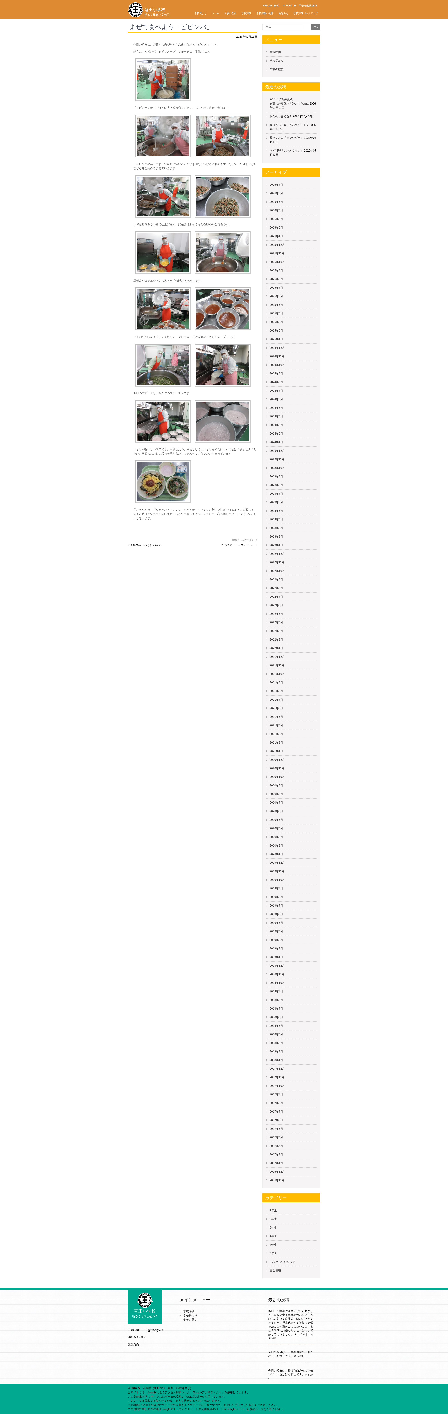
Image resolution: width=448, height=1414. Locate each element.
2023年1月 (276, 545)
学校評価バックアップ (305, 13)
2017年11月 (277, 1077)
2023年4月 (276, 519)
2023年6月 (276, 502)
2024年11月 (277, 356)
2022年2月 (276, 639)
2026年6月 (276, 193)
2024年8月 (276, 382)
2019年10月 (277, 879)
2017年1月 (276, 1163)
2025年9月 (276, 270)
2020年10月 (277, 776)
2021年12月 (277, 656)
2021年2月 (276, 742)
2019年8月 (276, 897)
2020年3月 (276, 836)
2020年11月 (277, 768)
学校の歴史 (230, 13)
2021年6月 (276, 708)
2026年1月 (276, 236)
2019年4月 (276, 931)
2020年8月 (276, 794)
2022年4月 (276, 622)
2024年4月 (276, 416)
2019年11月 (277, 871)
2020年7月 (276, 802)
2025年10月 (277, 261)
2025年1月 (276, 339)
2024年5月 (276, 407)
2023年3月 (276, 528)
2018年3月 (276, 1042)
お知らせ (283, 13)
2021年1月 (276, 751)
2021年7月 (276, 699)
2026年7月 (276, 184)
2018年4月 (276, 1034)
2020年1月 (276, 854)
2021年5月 (276, 716)
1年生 (273, 1210)
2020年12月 (277, 759)
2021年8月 (276, 691)
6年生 (273, 1253)
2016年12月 (277, 1171)
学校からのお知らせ (244, 540)
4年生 (273, 1236)
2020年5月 (276, 819)
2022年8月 (276, 588)
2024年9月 (276, 373)
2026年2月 (276, 227)
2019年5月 (276, 922)
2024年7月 (276, 390)
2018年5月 (276, 1025)
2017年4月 (276, 1137)
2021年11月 (277, 665)
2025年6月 (276, 296)
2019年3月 (276, 939)
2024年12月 (277, 347)
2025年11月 (277, 253)
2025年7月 (276, 287)
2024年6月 (276, 399)
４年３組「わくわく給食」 (147, 545)
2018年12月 (277, 965)
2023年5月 (276, 510)
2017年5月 (276, 1128)
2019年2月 (276, 948)
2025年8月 (276, 279)
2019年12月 (277, 862)
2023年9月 (276, 476)
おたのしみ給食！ (281, 116)
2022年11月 (277, 562)
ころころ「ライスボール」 (238, 545)
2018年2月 (276, 1051)
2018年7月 (276, 1008)
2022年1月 (276, 648)
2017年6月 (276, 1120)
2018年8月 (276, 1000)
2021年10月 (277, 673)
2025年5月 (276, 304)
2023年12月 (277, 450)
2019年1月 (276, 957)
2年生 (273, 1218)
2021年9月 (276, 682)
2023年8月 (276, 485)
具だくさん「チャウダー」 (286, 137)
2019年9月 (276, 888)
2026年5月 (276, 201)
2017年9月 (276, 1094)
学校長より (200, 13)
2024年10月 (277, 364)
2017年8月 (276, 1103)
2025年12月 (277, 244)
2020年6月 (276, 811)
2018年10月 (277, 982)
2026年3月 (276, 219)
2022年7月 (276, 596)
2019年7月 (276, 905)
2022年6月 (276, 605)
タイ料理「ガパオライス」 (286, 150)
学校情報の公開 (265, 13)
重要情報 (275, 1270)
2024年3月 (276, 425)
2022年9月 (276, 579)
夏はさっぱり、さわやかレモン (289, 124)
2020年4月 (276, 828)
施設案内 (133, 1344)
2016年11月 (277, 1180)
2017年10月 (277, 1085)
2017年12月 (277, 1068)
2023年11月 (277, 459)
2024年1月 (276, 442)
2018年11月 (277, 974)
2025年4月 (276, 313)
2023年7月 (276, 493)
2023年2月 (276, 536)
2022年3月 (276, 630)
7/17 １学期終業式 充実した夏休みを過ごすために (303, 101)
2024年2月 (276, 433)
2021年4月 (276, 725)
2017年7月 (276, 1111)
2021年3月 (276, 733)
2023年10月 (277, 467)
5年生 (273, 1244)
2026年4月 (276, 210)
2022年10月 (277, 570)
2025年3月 (276, 322)
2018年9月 (276, 991)
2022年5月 (276, 613)
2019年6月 (276, 914)
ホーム (215, 13)
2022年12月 (277, 553)
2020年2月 (276, 845)
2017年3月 (276, 1145)
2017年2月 (276, 1154)
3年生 (273, 1227)
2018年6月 (276, 1017)
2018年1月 (276, 1060)
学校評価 (246, 13)
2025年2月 (276, 330)
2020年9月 (276, 785)
